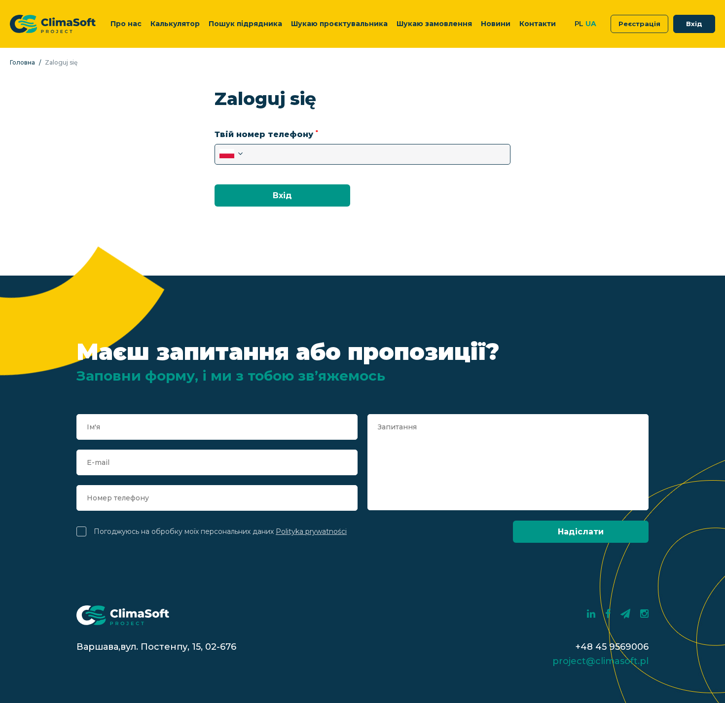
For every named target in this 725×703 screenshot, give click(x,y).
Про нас (126, 23)
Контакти (537, 23)
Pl (579, 23)
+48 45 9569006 (612, 646)
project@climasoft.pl (600, 661)
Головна (22, 62)
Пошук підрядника (245, 23)
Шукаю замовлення (434, 23)
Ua (590, 23)
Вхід (694, 24)
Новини (495, 23)
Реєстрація (639, 24)
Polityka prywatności (311, 531)
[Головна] (53, 24)
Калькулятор (175, 23)
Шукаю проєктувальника (339, 23)
